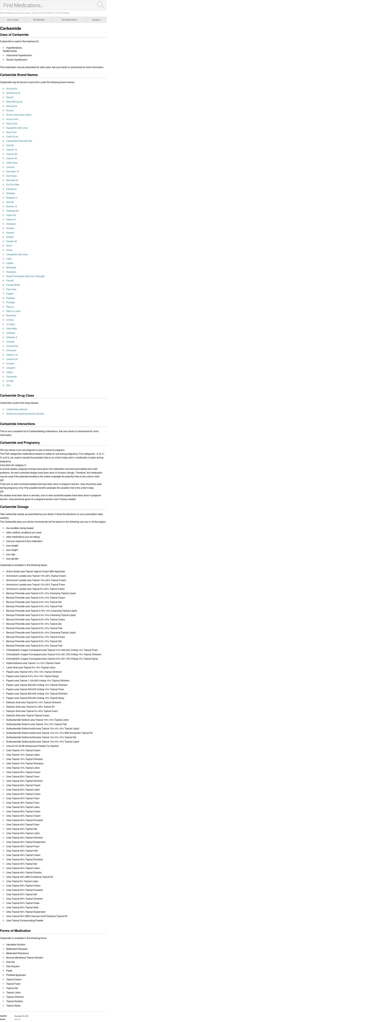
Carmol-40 (11, 158)
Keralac (10, 228)
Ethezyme (11, 189)
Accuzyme (11, 88)
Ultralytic (10, 333)
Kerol (9, 245)
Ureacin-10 (12, 354)
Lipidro (9, 263)
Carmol (10, 145)
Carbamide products (16, 409)
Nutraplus (11, 271)
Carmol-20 (11, 154)
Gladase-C (11, 197)
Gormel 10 (11, 206)
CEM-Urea (11, 162)
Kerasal (10, 232)
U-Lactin (10, 324)
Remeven (11, 315)
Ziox (8, 385)
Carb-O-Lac (12, 136)
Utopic (9, 372)
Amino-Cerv (12, 119)
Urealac (10, 363)
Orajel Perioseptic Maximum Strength (25, 276)
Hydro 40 (11, 219)
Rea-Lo (10, 306)
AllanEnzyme (13, 93)
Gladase (10, 193)
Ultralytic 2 (11, 337)
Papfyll (9, 293)
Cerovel (10, 167)
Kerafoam (11, 223)
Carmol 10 (11, 149)
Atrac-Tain (11, 132)
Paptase (10, 298)
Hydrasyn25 (12, 210)
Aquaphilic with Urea (17, 127)
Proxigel (10, 302)
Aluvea (10, 110)
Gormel (10, 202)
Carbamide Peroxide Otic (19, 141)
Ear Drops (11, 175)
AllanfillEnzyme (14, 101)
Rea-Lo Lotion (13, 311)
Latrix (9, 258)
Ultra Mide (11, 328)
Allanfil (9, 97)
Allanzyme (11, 106)
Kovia (9, 250)
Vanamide (11, 376)
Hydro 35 (11, 215)
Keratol (10, 237)
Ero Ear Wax (12, 184)
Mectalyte (11, 267)
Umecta (10, 341)
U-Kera (10, 319)
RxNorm (17, 1019)
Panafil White (13, 285)
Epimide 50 (12, 180)
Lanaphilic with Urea (16, 254)
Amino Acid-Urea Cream (19, 114)
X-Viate (10, 381)
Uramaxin (11, 350)
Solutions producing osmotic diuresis (25, 413)
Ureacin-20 (12, 359)
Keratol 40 (11, 241)
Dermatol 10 (12, 171)
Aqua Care (11, 123)
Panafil (10, 280)
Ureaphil (10, 367)
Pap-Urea (11, 289)
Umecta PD (12, 346)
